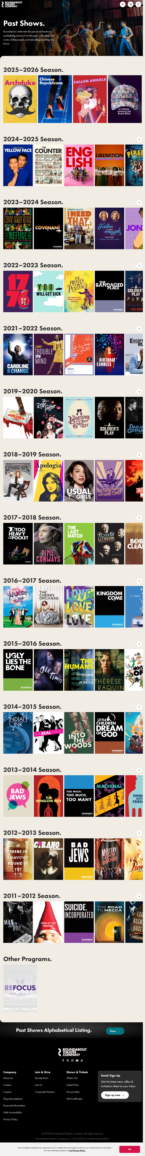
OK (129, 1149)
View (113, 1031)
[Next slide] (139, 139)
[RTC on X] (68, 1060)
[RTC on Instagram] (72, 1060)
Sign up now (112, 1095)
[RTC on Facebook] (63, 1060)
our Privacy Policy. (77, 1150)
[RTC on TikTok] (82, 1060)
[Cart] (130, 4)
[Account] (122, 4)
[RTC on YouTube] (77, 1060)
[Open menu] (138, 4)
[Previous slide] (132, 139)
